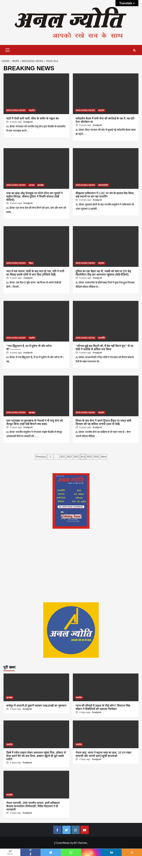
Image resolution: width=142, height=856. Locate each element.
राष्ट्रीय (32, 110)
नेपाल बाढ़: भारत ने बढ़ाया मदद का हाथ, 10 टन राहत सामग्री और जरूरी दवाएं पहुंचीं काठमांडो (103, 754)
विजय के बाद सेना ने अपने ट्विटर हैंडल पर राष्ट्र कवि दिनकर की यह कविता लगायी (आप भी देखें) (103, 422)
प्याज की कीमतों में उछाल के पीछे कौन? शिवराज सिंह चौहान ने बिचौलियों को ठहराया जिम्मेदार (103, 707)
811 (63, 456)
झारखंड (40, 185)
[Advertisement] (71, 573)
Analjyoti (28, 122)
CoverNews (63, 843)
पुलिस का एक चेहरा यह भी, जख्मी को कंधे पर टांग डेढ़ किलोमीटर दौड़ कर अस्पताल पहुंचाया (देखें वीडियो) (103, 273)
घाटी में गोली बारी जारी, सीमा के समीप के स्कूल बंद (32, 118)
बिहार (31, 263)
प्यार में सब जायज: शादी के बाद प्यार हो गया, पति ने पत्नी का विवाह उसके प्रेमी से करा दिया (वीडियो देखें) (35, 273)
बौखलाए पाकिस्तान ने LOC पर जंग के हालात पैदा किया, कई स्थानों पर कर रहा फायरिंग (105, 195)
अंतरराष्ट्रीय (103, 185)
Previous (41, 456)
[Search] (134, 50)
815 (89, 456)
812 (69, 456)
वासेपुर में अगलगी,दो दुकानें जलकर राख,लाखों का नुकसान (36, 705)
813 (76, 456)
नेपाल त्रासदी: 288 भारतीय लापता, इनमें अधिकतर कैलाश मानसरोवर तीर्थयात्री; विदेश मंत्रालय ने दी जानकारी (33, 806)
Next (103, 456)
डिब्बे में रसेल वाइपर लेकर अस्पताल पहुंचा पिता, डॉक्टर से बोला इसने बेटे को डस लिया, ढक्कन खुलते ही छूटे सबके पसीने (36, 756)
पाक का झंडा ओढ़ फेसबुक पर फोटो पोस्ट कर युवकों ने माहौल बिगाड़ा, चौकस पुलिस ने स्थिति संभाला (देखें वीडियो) (34, 196)
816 (96, 456)
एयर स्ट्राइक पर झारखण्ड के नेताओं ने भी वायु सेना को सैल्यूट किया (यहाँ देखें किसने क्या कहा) (34, 422)
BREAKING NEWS (16, 110)
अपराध (31, 185)
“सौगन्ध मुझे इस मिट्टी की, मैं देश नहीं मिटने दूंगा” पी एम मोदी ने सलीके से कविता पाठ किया (104, 347)
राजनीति (101, 338)
